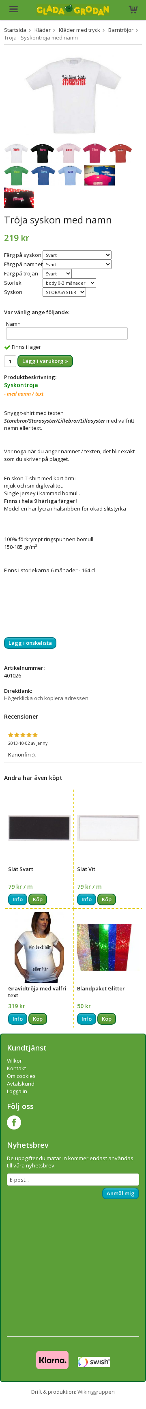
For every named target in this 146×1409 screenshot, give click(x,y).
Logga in (17, 1091)
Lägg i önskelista (30, 642)
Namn (13, 323)
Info (18, 899)
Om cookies (21, 1076)
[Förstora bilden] (73, 94)
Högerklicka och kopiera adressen (46, 698)
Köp (38, 899)
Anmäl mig (121, 1193)
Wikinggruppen (96, 1391)
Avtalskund (20, 1083)
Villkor (14, 1060)
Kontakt (16, 1068)
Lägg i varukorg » (45, 361)
